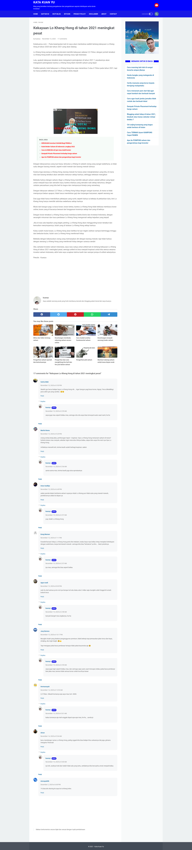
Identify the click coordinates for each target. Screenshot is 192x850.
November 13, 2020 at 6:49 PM (51, 489)
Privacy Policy (80, 14)
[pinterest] (75, 314)
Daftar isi (45, 14)
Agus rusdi (44, 583)
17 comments (62, 39)
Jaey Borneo (45, 631)
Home (35, 14)
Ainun (43, 733)
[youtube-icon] (156, 5)
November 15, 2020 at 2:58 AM (56, 612)
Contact (113, 14)
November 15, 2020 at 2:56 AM (56, 466)
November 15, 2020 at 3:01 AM (56, 713)
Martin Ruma (45, 430)
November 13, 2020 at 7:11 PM (51, 538)
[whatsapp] (92, 314)
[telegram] (109, 314)
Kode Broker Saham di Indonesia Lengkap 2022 (58, 147)
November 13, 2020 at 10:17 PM (52, 635)
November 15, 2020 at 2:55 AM (56, 411)
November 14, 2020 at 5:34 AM (51, 736)
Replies (42, 401)
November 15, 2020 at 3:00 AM (56, 762)
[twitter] (58, 314)
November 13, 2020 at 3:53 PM (51, 385)
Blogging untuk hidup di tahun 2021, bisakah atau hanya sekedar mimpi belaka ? (141, 117)
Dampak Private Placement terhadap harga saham (59, 154)
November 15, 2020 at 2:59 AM (56, 665)
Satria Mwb (45, 382)
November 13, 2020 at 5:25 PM (51, 434)
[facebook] (41, 314)
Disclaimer (93, 14)
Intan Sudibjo (45, 486)
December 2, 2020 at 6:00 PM (51, 784)
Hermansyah (45, 686)
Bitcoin (67, 14)
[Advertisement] (75, 90)
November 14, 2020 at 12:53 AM (52, 690)
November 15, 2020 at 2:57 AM (56, 515)
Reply (42, 396)
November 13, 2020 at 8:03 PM (51, 586)
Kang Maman (45, 534)
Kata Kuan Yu (44, 2)
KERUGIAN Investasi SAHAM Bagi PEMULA (56, 143)
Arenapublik (45, 781)
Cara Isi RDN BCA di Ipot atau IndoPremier (56, 150)
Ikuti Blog (56, 14)
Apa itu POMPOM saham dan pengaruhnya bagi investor (61, 157)
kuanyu (48, 407)
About (103, 14)
